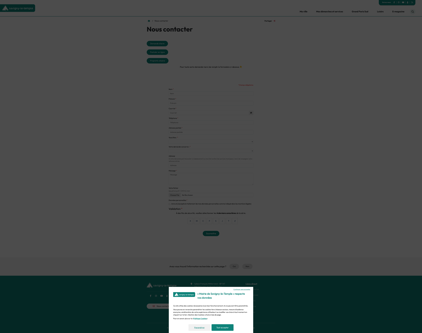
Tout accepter (222, 327)
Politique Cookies (200, 318)
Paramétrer (199, 327)
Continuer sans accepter (241, 289)
